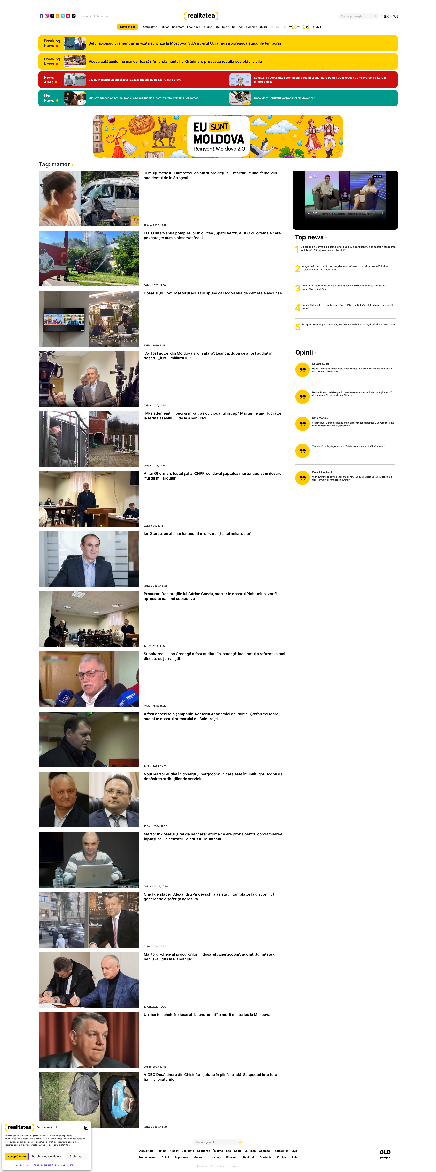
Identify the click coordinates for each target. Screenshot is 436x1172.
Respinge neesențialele (46, 1156)
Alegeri (174, 1150)
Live (318, 26)
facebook (42, 16)
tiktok (74, 16)
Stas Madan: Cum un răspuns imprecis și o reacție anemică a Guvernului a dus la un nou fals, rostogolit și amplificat (353, 424)
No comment (147, 1157)
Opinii (263, 27)
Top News (181, 1157)
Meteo (197, 1157)
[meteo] (284, 26)
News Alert (49, 79)
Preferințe (76, 1156)
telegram (63, 16)
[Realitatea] (236, 16)
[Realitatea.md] (385, 1154)
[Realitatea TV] (306, 26)
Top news (309, 237)
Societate (178, 27)
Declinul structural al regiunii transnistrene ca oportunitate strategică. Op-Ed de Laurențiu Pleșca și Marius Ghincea (352, 393)
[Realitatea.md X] (52, 16)
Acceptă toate (17, 1156)
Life (217, 27)
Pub (107, 16)
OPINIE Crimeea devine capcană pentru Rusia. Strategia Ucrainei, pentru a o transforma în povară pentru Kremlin (352, 478)
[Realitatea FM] (294, 26)
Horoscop (214, 1157)
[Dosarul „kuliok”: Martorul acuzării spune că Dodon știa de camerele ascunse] (89, 319)
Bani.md (248, 1157)
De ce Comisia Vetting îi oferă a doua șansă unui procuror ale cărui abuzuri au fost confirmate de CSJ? (352, 370)
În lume (207, 27)
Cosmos (251, 27)
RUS (395, 16)
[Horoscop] (271, 26)
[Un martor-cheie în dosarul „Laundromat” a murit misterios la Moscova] (89, 1040)
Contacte (85, 16)
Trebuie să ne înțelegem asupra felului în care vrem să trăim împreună (348, 446)
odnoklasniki (58, 16)
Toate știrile (127, 26)
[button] (86, 1127)
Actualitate (150, 27)
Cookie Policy (22, 1164)
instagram (47, 16)
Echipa (98, 16)
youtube (68, 16)
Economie (193, 27)
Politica (164, 27)
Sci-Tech (238, 27)
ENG (386, 16)
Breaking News (52, 43)
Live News (49, 98)
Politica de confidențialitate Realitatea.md (53, 1164)
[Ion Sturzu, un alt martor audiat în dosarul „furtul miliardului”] (89, 559)
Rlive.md (231, 1157)
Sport (225, 27)
